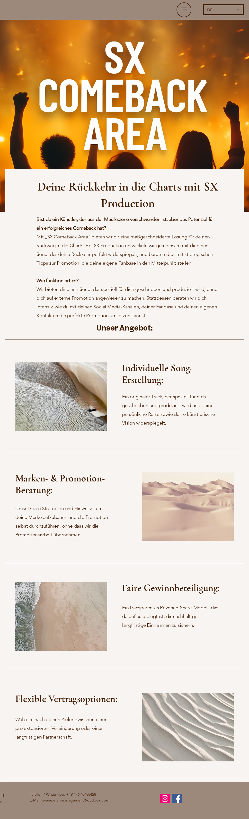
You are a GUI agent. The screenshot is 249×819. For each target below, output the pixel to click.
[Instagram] (165, 798)
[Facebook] (177, 798)
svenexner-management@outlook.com (75, 800)
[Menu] (184, 9)
